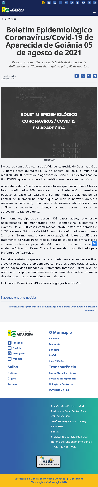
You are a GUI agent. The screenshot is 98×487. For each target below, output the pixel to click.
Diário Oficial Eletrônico (62, 373)
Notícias (12, 19)
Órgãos (12, 378)
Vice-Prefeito (56, 360)
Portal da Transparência (62, 378)
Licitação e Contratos (61, 384)
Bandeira (54, 349)
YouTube (17, 348)
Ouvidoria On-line (59, 389)
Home (4, 19)
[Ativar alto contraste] (72, 2)
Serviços (12, 384)
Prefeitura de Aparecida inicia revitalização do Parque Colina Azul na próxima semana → (53, 308)
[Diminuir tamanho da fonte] (60, 2)
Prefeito (53, 355)
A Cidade (54, 338)
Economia (54, 344)
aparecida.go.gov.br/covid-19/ (61, 283)
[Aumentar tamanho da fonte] (66, 2)
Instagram (19, 353)
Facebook (18, 342)
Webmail (17, 358)
